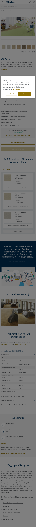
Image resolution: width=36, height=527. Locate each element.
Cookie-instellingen (11, 93)
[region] (18, 87)
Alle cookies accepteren (24, 93)
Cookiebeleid (16, 89)
